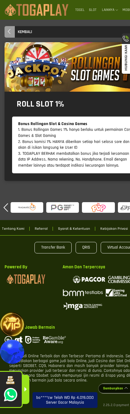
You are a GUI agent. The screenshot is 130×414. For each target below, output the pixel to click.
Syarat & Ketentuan (74, 229)
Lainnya (108, 10)
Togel (80, 10)
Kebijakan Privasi (114, 229)
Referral (41, 229)
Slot (92, 10)
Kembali (25, 32)
